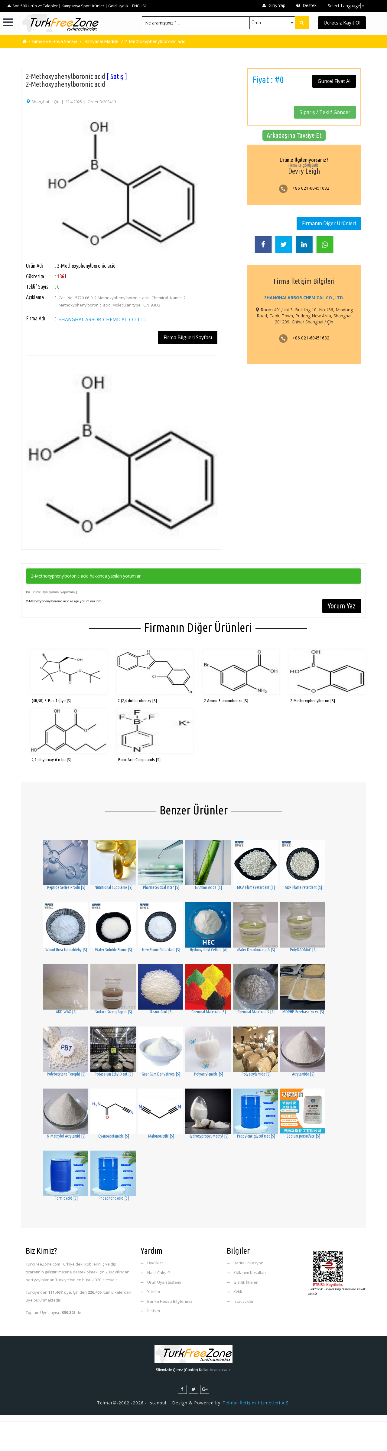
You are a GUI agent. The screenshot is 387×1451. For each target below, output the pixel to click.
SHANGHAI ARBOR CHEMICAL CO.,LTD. (103, 319)
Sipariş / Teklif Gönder (325, 112)
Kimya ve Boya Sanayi (54, 41)
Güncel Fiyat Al (334, 81)
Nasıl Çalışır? (158, 1272)
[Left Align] (302, 22)
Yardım (153, 1291)
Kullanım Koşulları (249, 1272)
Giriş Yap (276, 5)
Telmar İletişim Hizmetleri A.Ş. (256, 1403)
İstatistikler (243, 1301)
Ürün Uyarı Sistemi (164, 1282)
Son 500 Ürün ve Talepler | (36, 5)
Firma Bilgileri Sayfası (188, 337)
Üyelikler (155, 1263)
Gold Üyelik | (119, 5)
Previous (18, 170)
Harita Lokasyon (248, 1263)
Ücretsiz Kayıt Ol (342, 22)
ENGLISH (140, 5)
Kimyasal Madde (101, 41)
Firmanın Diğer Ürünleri (329, 223)
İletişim (153, 1310)
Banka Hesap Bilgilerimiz (169, 1301)
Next (225, 170)
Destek (309, 5)
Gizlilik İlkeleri (246, 1282)
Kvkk (237, 1291)
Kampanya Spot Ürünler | (84, 5)
